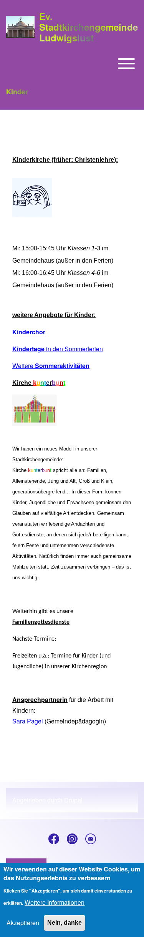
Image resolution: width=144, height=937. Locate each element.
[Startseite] (20, 27)
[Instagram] (72, 839)
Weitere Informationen (54, 902)
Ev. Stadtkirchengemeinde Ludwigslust (88, 27)
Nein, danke (64, 922)
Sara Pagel (27, 721)
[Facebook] (53, 839)
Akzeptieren (23, 922)
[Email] (90, 839)
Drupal (73, 800)
